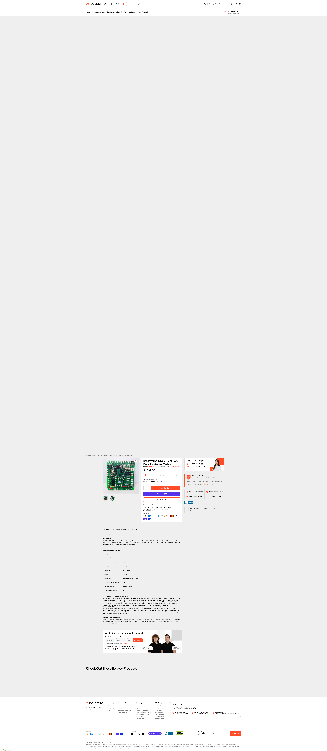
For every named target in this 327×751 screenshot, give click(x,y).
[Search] (205, 4)
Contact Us (111, 708)
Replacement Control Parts (143, 712)
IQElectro (95, 707)
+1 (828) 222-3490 (233, 12)
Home (87, 446)
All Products (94, 446)
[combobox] (167, 4)
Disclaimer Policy (159, 716)
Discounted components (142, 714)
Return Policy (158, 706)
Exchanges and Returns (124, 710)
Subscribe (235, 733)
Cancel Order (122, 706)
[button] (231, 4)
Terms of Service (159, 714)
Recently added (140, 718)
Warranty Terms (208, 476)
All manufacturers (140, 706)
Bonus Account (122, 708)
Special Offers (139, 716)
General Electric (174, 458)
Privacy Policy (159, 710)
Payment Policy (159, 708)
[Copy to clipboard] (180, 521)
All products (139, 708)
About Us (110, 706)
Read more (155, 502)
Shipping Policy (159, 712)
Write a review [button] (178, 681)
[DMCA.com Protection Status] (179, 735)
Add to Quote (162, 491)
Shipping (145, 470)
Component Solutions (142, 710)
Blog (109, 710)
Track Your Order (122, 712)
